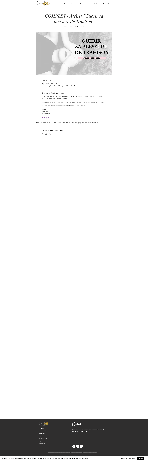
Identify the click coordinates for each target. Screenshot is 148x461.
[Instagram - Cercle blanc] (81, 446)
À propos (41, 428)
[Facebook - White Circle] (73, 446)
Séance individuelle (44, 431)
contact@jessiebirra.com (79, 431)
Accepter (141, 458)
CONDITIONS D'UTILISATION (76, 452)
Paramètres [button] (124, 458)
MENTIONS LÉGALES (52, 452)
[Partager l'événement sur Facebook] (42, 134)
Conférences (42, 443)
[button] (64, 3)
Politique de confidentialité (82, 458)
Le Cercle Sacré (43, 438)
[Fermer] (146, 458)
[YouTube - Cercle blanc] (77, 446)
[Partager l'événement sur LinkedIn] (50, 134)
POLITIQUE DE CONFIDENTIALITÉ (63, 452)
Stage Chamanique (44, 436)
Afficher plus (45, 118)
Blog (40, 441)
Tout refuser (132, 458)
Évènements (42, 433)
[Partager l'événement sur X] (46, 134)
